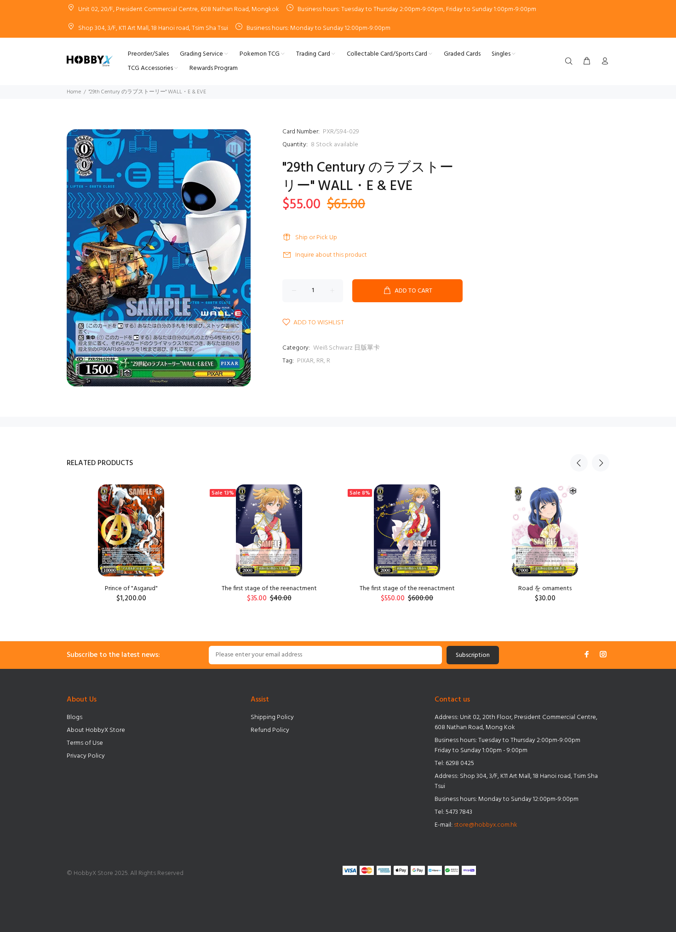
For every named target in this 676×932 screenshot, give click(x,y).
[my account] (602, 61)
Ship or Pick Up (316, 237)
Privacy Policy (86, 756)
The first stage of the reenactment (269, 588)
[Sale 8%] (407, 530)
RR (320, 361)
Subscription (473, 655)
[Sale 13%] (269, 530)
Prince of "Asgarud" (131, 588)
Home (74, 92)
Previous (579, 463)
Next (600, 463)
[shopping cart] (587, 61)
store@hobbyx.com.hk (485, 825)
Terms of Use (85, 743)
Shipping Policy (272, 717)
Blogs (74, 717)
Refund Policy (270, 730)
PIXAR (305, 361)
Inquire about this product (331, 255)
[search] (570, 61)
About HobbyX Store (96, 730)
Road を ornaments (545, 588)
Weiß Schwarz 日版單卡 (346, 348)
